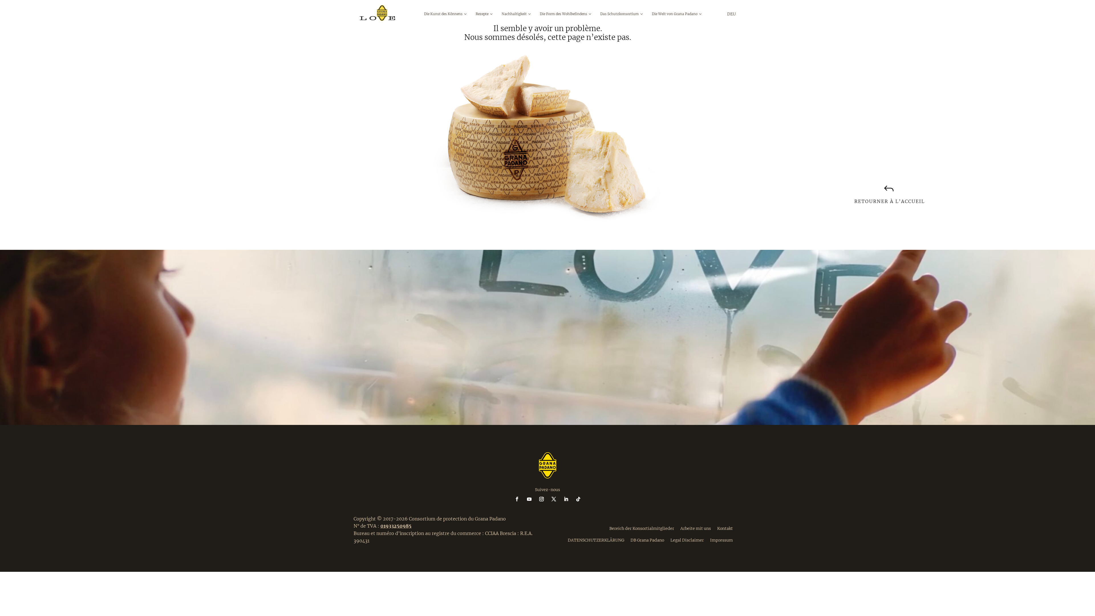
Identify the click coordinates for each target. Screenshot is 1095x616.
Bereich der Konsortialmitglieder (641, 528)
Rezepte (482, 14)
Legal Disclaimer (687, 540)
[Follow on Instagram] (545, 499)
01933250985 (395, 526)
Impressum (721, 540)
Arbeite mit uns (695, 528)
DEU (731, 14)
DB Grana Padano (647, 540)
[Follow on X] (557, 499)
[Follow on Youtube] (532, 499)
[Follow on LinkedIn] (569, 499)
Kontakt (725, 528)
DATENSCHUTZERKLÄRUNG (596, 540)
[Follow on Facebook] (520, 499)
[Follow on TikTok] (578, 499)
